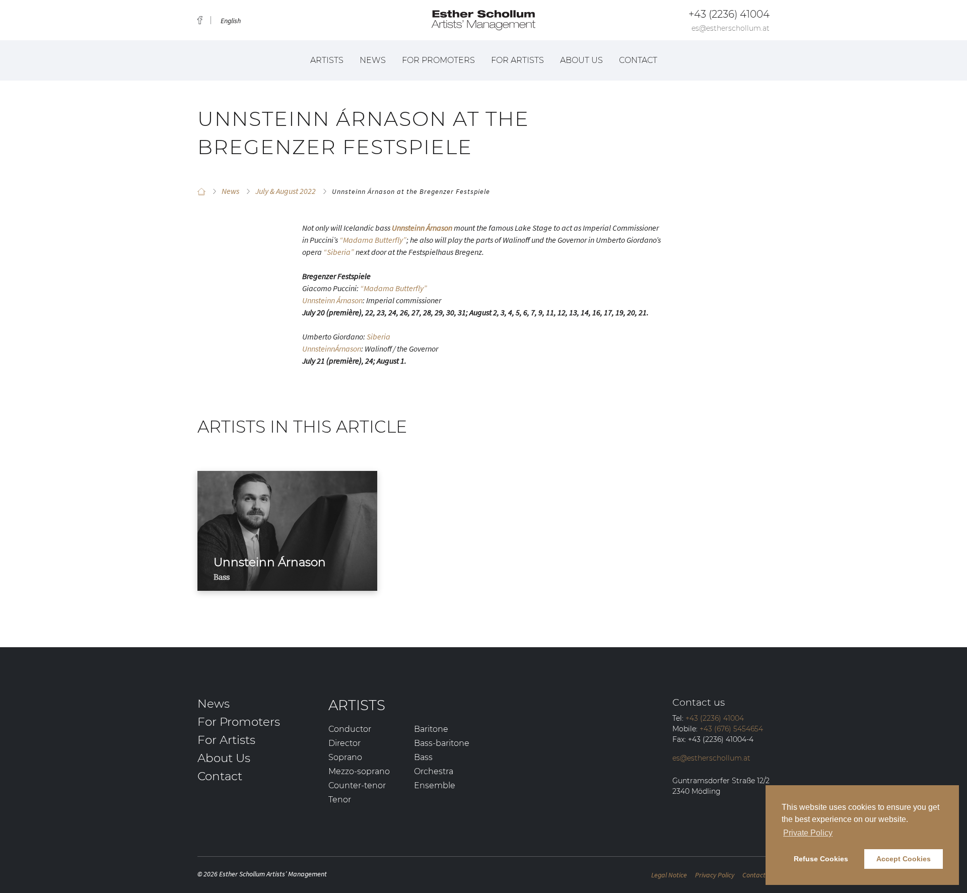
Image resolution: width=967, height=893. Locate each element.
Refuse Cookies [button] (821, 859)
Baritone (431, 729)
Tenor (339, 799)
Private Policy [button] (808, 833)
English (231, 20)
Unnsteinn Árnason (332, 300)
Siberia (378, 336)
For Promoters (438, 60)
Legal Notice (669, 874)
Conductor (349, 729)
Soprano (345, 757)
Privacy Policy (714, 874)
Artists (326, 60)
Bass (423, 757)
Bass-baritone (441, 743)
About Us (581, 60)
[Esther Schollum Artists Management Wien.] (201, 191)
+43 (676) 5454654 (731, 728)
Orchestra (433, 771)
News (373, 60)
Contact (638, 60)
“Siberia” (338, 252)
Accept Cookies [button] (903, 859)
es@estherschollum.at (731, 28)
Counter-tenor (357, 785)
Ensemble (434, 785)
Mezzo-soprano (359, 771)
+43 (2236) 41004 (729, 14)
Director (344, 743)
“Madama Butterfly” (372, 240)
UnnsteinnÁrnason (331, 349)
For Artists (517, 60)
